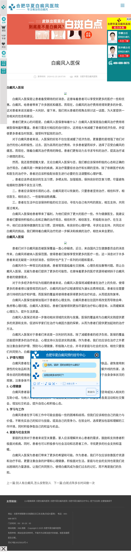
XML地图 (21, 528)
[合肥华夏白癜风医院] (38, 7)
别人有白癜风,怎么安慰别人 (33, 483)
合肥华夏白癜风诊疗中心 (78, 501)
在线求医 (4, 63)
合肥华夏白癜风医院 (88, 76)
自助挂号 (4, 70)
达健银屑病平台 (107, 501)
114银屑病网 (29, 501)
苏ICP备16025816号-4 (18, 543)
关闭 (129, 19)
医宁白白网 (95, 501)
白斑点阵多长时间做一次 (79, 483)
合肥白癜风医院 (43, 501)
